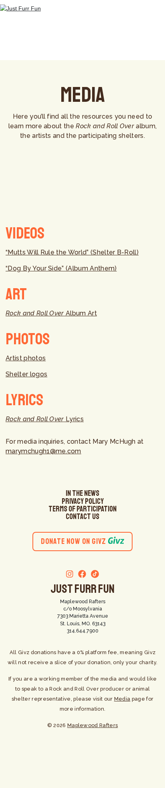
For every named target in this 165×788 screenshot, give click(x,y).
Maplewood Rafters (82, 601)
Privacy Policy (83, 501)
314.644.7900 (83, 631)
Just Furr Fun (82, 588)
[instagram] (69, 575)
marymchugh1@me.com (43, 451)
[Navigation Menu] (151, 30)
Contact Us (82, 516)
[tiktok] (92, 575)
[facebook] (79, 575)
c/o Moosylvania (82, 609)
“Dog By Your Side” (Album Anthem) (61, 268)
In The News (82, 493)
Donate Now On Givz (73, 541)
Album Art (51, 313)
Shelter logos (26, 374)
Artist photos (26, 358)
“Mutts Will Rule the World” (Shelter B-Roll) (72, 252)
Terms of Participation (82, 509)
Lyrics (45, 419)
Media (122, 699)
